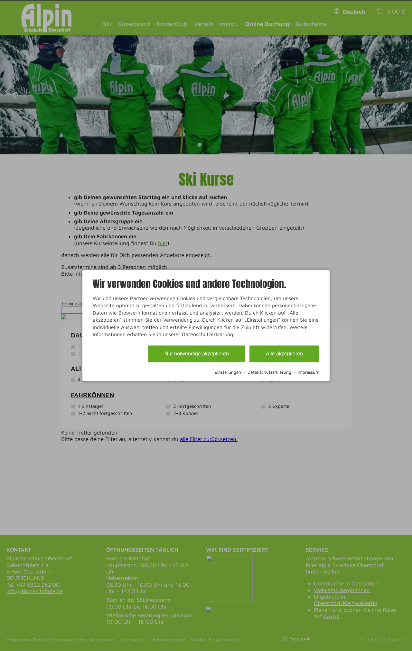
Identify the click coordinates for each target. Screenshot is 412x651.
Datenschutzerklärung (269, 372)
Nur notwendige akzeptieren (196, 354)
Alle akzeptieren (284, 354)
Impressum (308, 372)
